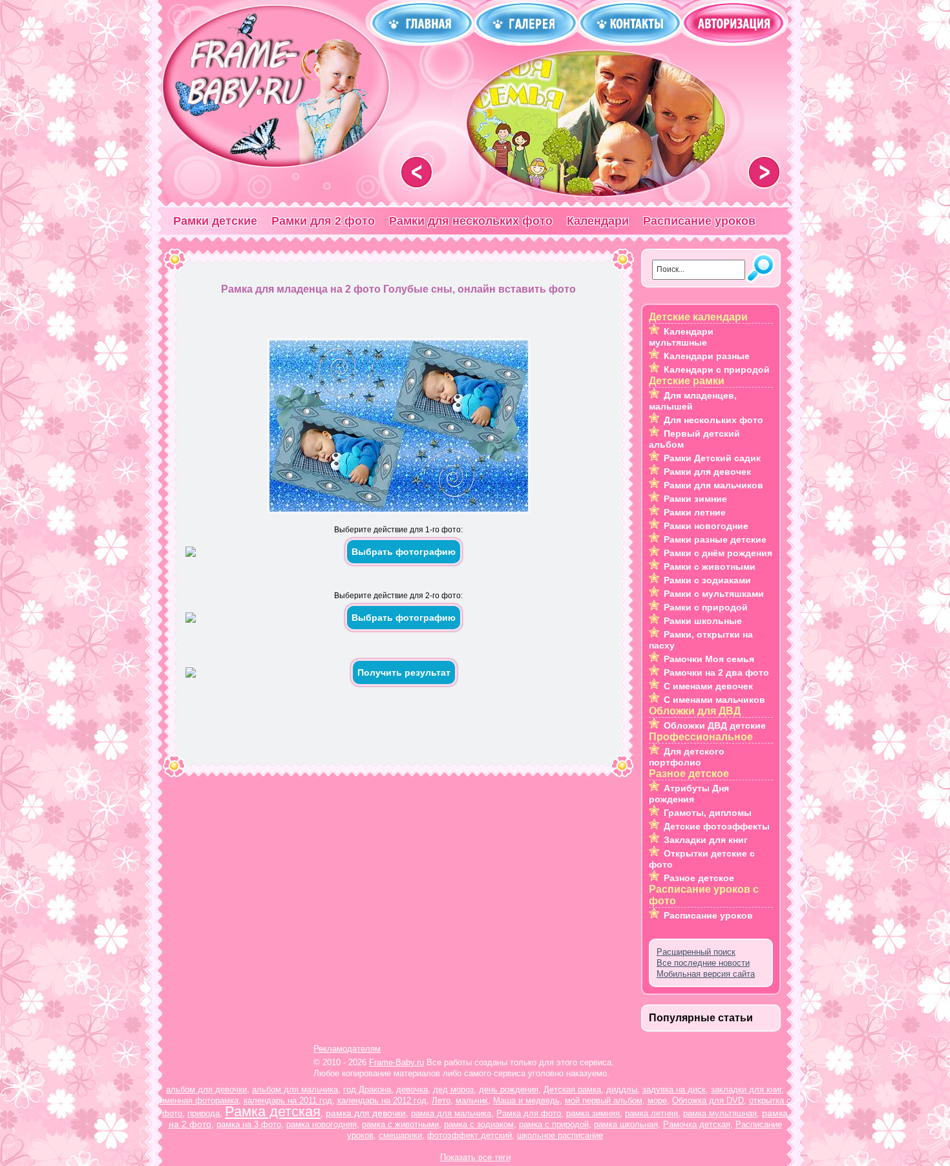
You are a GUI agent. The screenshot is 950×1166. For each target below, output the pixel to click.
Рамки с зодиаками (707, 580)
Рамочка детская (696, 1124)
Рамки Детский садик (712, 458)
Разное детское (699, 878)
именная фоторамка (199, 1100)
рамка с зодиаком (479, 1124)
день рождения (508, 1089)
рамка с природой (554, 1124)
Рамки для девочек (707, 471)
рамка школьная (626, 1124)
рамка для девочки (366, 1113)
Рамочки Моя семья (709, 659)
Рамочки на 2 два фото (716, 672)
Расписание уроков (699, 220)
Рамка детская (273, 1111)
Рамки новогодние (706, 526)
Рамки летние (695, 512)
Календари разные (707, 356)
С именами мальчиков (714, 699)
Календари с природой (717, 369)
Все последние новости (703, 963)
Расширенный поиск (696, 952)
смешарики (400, 1135)
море (657, 1100)
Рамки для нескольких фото (471, 220)
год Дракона (367, 1089)
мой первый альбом (603, 1100)
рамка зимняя (593, 1113)
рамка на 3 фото (248, 1124)
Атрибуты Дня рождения (689, 793)
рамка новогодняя (321, 1124)
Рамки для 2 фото (323, 220)
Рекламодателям (347, 1049)
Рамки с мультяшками (714, 593)
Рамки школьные (703, 621)
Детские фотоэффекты (717, 826)
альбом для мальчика (295, 1089)
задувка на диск (674, 1089)
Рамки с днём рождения (718, 553)
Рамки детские (215, 220)
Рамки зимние (695, 499)
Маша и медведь (526, 1100)
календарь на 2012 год (382, 1100)
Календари (598, 220)
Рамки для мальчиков (713, 485)
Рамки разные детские (715, 539)
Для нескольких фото (713, 420)
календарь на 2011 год (288, 1100)
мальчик (472, 1100)
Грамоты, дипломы (708, 812)
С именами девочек (708, 686)
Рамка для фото (528, 1113)
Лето (441, 1100)
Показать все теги (475, 1157)
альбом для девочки (206, 1089)
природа (203, 1113)
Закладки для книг (706, 840)
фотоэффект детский (469, 1135)
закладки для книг (746, 1089)
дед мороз (453, 1089)
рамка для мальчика (451, 1113)
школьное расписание (560, 1135)
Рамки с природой (706, 607)
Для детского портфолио (686, 756)
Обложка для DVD (708, 1100)
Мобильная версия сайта (706, 974)
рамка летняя (651, 1113)
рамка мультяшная (720, 1113)
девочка (412, 1089)
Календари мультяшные (681, 337)
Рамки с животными (709, 566)
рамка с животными (400, 1124)
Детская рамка (572, 1089)
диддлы (621, 1089)
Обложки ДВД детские (715, 725)
